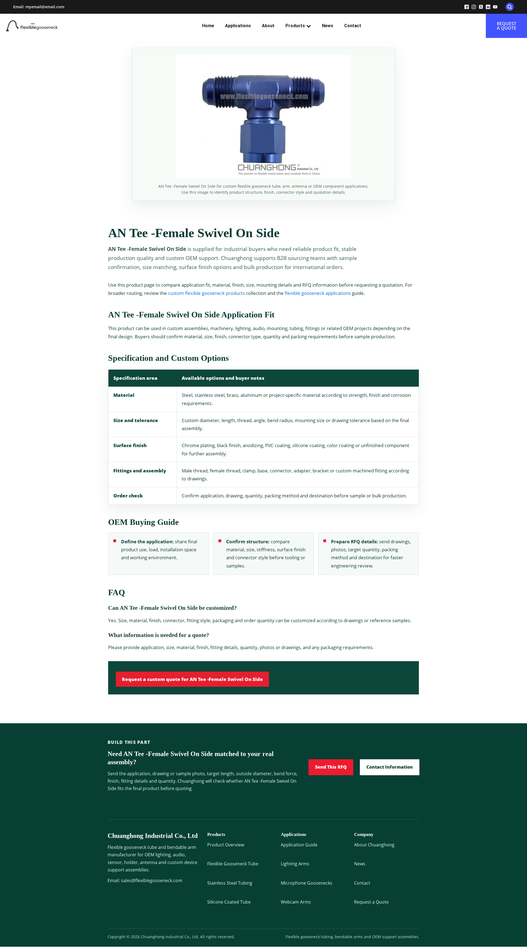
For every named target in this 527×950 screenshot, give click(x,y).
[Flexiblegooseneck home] (41, 26)
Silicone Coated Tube (229, 902)
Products (295, 25)
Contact (352, 25)
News (327, 25)
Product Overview (225, 845)
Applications (238, 25)
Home (208, 25)
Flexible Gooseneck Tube (232, 864)
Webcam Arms (296, 902)
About (268, 25)
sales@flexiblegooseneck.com (151, 880)
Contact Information (389, 767)
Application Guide (299, 845)
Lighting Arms (295, 864)
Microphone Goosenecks (306, 883)
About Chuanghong (374, 845)
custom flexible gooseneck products (206, 293)
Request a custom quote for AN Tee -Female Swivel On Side (192, 679)
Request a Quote (371, 902)
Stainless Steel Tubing (229, 883)
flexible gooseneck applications (318, 293)
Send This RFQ (331, 767)
